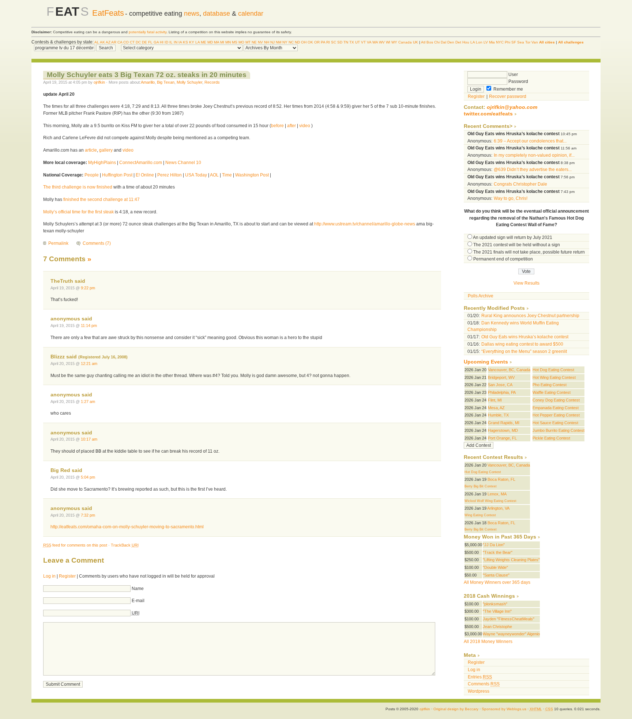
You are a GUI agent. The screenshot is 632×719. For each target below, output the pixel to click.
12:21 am (89, 363)
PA (323, 42)
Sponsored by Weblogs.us (504, 709)
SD (339, 42)
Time (227, 175)
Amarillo (148, 82)
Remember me (507, 89)
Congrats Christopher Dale (520, 184)
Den (450, 42)
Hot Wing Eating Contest (554, 377)
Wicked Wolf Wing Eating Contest (490, 501)
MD (210, 42)
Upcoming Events (486, 362)
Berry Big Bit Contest (480, 486)
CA (119, 42)
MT (248, 42)
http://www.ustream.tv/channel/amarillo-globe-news (364, 224)
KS (185, 42)
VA (369, 42)
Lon (479, 42)
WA (375, 42)
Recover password (507, 96)
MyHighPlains (102, 162)
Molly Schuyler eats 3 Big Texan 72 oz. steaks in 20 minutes (147, 75)
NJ (272, 42)
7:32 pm (88, 515)
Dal (443, 42)
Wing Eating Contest (480, 515)
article (91, 150)
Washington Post (252, 175)
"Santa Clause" (496, 575)
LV (486, 42)
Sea (520, 42)
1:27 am (88, 401)
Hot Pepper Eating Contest (556, 415)
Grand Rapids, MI (503, 423)
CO (126, 42)
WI (388, 42)
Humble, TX (498, 415)
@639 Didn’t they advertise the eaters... (533, 169)
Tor (527, 42)
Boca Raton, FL (501, 479)
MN (228, 42)
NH (266, 42)
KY (191, 42)
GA (156, 42)
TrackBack (125, 545)
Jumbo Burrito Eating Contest (558, 430)
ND (297, 42)
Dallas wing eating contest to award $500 (522, 344)
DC (138, 42)
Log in (49, 576)
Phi (507, 42)
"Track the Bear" (497, 552)
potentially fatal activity (147, 32)
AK (102, 42)
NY (284, 42)
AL (96, 42)
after (291, 125)
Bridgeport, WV (501, 377)
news (191, 13)
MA (216, 42)
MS (234, 42)
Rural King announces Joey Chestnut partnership (530, 315)
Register (67, 576)
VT (363, 42)
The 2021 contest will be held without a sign (516, 244)
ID (166, 42)
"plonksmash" (495, 604)
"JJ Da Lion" (494, 545)
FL (150, 42)
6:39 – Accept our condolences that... (530, 141)
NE (254, 42)
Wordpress (478, 691)
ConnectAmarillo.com (140, 162)
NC (291, 42)
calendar (250, 13)
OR (317, 42)
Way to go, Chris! (510, 198)
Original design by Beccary (455, 709)
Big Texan (165, 82)
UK (415, 42)
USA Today (196, 175)
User (512, 74)
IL (171, 42)
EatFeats (108, 13)
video (304, 125)
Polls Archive (480, 295)
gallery (106, 150)
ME (203, 42)
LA (197, 42)
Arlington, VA (498, 508)
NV (260, 42)
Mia (492, 42)
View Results (526, 283)
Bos (429, 42)
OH (303, 42)
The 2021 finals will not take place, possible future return (529, 252)
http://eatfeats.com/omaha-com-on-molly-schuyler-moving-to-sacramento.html (127, 526)
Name (138, 588)
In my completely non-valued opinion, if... (534, 155)
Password (517, 81)
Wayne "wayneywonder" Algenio (511, 634)
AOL (214, 175)
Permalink (58, 243)
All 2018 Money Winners (488, 641)
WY (394, 42)
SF (513, 42)
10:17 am (89, 439)
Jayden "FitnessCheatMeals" (508, 619)
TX (351, 42)
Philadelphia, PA (502, 392)
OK (310, 42)
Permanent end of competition (503, 259)
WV (382, 42)
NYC (500, 42)
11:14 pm (89, 325)
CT (132, 42)
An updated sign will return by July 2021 (512, 237)
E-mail (138, 600)
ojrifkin (99, 82)
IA (180, 42)
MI (222, 42)
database (216, 13)
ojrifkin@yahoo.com (512, 107)
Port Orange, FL (502, 438)
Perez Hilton (169, 175)
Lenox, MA (497, 494)
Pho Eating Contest (550, 385)
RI (328, 42)
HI (161, 42)
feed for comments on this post (75, 545)
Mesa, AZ (496, 408)
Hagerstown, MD (503, 430)
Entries (480, 677)
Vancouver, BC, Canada (509, 370)
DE (144, 42)
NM (278, 42)
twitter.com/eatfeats (488, 114)
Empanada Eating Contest (556, 408)
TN (345, 42)
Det (458, 42)
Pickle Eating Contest (551, 438)
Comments (484, 683)
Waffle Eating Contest (552, 392)
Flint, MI (495, 400)
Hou (465, 42)
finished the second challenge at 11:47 (101, 199)
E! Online (145, 175)
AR (113, 42)
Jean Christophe (497, 626)
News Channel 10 (183, 162)
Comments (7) (97, 243)
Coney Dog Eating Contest (556, 400)
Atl (423, 42)
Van (534, 42)
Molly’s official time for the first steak (79, 211)
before (277, 125)
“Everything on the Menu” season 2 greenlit (524, 351)
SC (333, 42)
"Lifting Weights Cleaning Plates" (511, 560)
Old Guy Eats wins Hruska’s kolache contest (524, 336)
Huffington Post (117, 175)
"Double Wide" (495, 567)
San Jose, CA (500, 385)
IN (175, 42)
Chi (437, 42)
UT (357, 42)
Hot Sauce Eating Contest (555, 423)
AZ (108, 42)
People (91, 175)
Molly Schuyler (189, 82)
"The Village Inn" (497, 611)
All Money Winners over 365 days (497, 582)
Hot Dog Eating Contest (553, 370)
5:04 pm (88, 477)
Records (212, 82)
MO (241, 42)
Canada (405, 42)
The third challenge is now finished (77, 187)
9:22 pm (88, 288)
